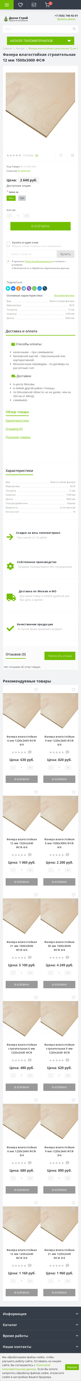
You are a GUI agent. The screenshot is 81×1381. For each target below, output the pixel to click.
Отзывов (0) (14, 429)
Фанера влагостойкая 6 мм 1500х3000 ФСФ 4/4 (59, 843)
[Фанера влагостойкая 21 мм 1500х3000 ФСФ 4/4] (21, 917)
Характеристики (17, 420)
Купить (65, 254)
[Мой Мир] (39, 288)
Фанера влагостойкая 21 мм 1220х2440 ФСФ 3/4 (59, 1254)
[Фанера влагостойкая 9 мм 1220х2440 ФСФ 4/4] (59, 711)
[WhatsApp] (34, 288)
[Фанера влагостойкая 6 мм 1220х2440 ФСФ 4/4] (21, 711)
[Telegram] (23, 288)
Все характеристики (64, 295)
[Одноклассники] (18, 288)
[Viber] (29, 288)
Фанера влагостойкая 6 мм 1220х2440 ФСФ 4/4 (22, 740)
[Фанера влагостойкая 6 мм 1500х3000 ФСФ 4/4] (59, 814)
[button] (66, 15)
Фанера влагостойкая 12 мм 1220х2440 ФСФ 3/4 (22, 1254)
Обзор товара (17, 412)
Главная (7, 48)
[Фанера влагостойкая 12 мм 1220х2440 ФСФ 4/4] (21, 814)
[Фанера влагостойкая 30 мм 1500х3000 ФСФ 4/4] (59, 917)
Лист (11, 198)
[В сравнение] (36, 695)
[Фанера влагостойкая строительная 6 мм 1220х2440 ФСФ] (21, 1019)
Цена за (12, 192)
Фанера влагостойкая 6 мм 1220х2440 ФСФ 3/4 (22, 1151)
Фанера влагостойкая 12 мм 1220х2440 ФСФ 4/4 (22, 843)
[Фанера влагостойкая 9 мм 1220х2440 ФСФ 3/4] (59, 1122)
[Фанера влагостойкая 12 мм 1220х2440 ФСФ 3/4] (21, 1225)
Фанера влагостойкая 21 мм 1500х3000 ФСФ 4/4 (22, 946)
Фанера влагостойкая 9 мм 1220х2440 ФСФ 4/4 (59, 740)
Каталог (10, 1324)
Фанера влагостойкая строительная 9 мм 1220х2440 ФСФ (59, 1048)
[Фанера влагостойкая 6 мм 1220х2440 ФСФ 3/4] (21, 1122)
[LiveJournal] (45, 288)
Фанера (20, 48)
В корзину (40, 226)
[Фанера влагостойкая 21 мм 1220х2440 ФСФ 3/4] (59, 1225)
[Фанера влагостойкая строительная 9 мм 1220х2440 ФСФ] (59, 1019)
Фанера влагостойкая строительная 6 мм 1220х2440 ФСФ (22, 1048)
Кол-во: (11, 210)
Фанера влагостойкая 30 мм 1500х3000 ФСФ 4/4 (59, 946)
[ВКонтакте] (13, 288)
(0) (36, 155)
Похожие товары (18, 437)
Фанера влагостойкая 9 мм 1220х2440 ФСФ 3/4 (59, 1151)
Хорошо (72, 1367)
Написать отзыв (60, 656)
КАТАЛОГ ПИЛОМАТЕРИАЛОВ (31, 41)
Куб (22, 198)
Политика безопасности (38, 261)
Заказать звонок (66, 18)
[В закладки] (36, 690)
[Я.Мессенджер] (8, 288)
